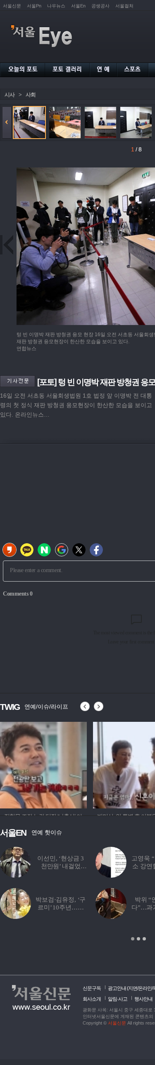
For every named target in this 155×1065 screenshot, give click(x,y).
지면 (132, 988)
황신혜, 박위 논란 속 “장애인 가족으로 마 (73, 907)
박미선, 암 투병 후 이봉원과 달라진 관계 (73, 866)
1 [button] (132, 938)
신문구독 (92, 988)
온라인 (145, 988)
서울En (78, 5)
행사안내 (143, 999)
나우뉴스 (56, 5)
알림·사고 (117, 999)
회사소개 (92, 999)
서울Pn (34, 5)
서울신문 (12, 5)
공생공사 (100, 5)
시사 (9, 95)
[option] (43, 763)
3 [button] (144, 938)
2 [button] (138, 938)
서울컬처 (124, 5)
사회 (31, 95)
